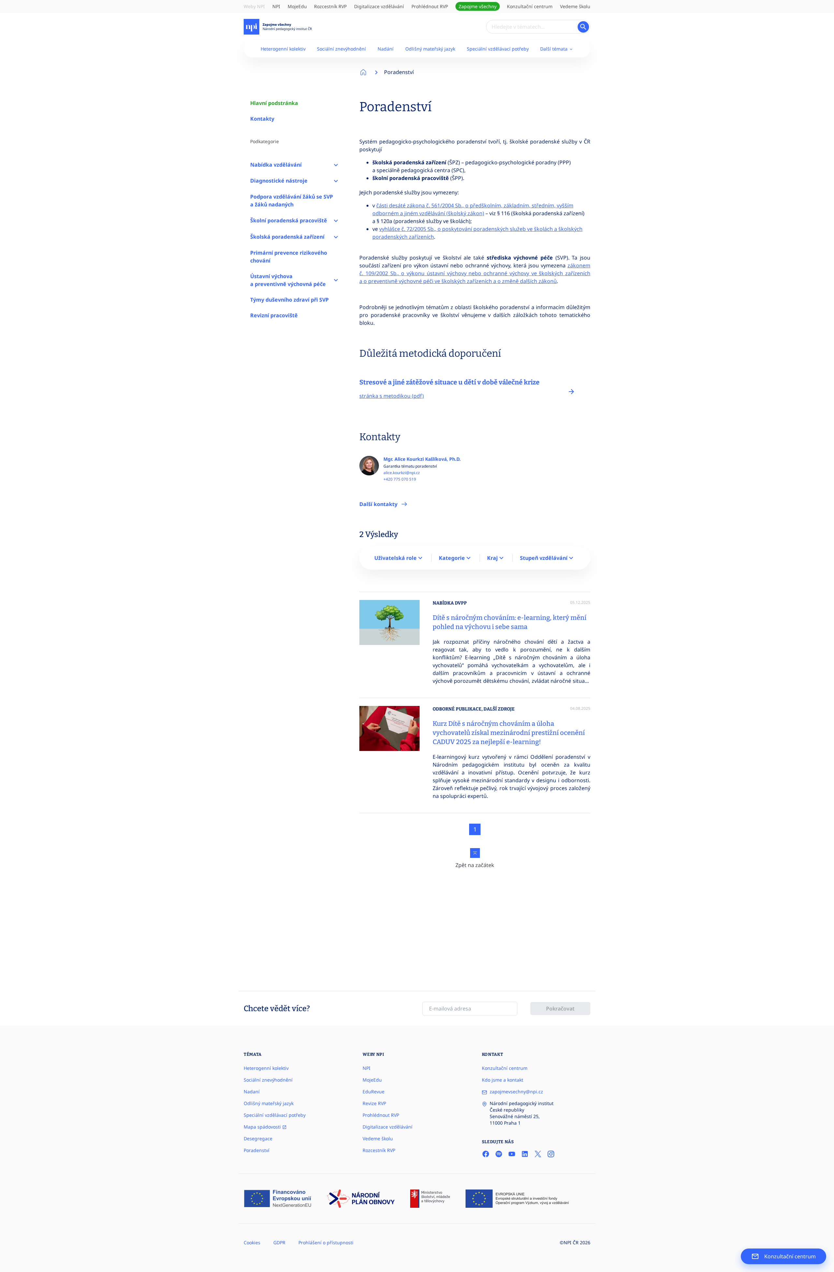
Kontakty (262, 118)
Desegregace (258, 1138)
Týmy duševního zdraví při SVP (289, 299)
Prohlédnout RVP (429, 6)
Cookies (252, 1242)
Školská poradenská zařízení (287, 236)
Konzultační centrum (530, 6)
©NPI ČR (569, 1242)
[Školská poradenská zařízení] (336, 236)
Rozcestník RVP (330, 6)
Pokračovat (560, 1008)
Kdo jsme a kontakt (502, 1080)
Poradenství (399, 72)
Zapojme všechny (477, 6)
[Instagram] (551, 1154)
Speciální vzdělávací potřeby (498, 49)
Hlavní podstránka (274, 103)
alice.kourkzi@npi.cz (401, 472)
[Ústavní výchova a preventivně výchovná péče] (336, 280)
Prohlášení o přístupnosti (325, 1242)
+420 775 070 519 (399, 479)
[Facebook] (486, 1154)
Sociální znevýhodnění (341, 49)
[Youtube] (512, 1154)
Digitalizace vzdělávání (379, 6)
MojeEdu (297, 6)
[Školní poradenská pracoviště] (336, 220)
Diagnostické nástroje (279, 180)
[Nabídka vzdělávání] (336, 164)
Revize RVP (374, 1103)
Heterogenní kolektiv (283, 49)
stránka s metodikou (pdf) (391, 395)
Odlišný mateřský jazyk (430, 49)
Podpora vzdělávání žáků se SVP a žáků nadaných (291, 200)
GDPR (279, 1242)
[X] (538, 1154)
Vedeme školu (575, 6)
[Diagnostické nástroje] (336, 181)
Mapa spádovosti (263, 1127)
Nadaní (252, 1091)
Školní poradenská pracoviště (288, 220)
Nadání (386, 49)
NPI (276, 6)
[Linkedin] (525, 1154)
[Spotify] (499, 1154)
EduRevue (373, 1091)
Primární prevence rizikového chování (288, 256)
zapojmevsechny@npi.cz (516, 1091)
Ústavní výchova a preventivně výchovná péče (288, 280)
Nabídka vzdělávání (276, 164)
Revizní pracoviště (274, 315)
